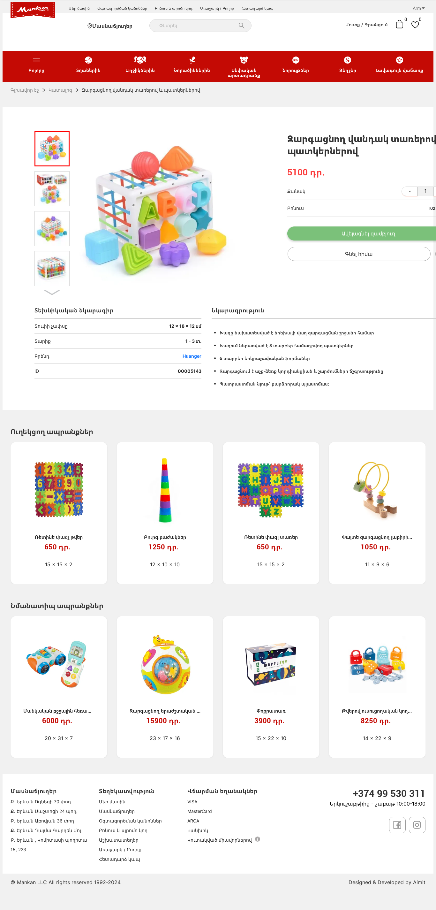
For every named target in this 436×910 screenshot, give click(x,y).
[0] (399, 24)
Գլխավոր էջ (25, 90)
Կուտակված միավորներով (219, 840)
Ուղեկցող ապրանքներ (52, 431)
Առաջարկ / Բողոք (217, 8)
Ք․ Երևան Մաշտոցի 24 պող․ (44, 811)
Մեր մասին (79, 8)
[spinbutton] (425, 191)
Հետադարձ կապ (258, 8)
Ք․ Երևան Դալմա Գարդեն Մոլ (46, 830)
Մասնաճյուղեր (112, 25)
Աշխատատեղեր (119, 840)
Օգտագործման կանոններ (122, 8)
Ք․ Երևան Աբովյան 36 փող (42, 820)
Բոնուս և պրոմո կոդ (173, 8)
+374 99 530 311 (389, 793)
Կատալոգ (60, 90)
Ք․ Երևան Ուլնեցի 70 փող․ (41, 801)
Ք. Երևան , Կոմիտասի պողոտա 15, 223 (49, 844)
